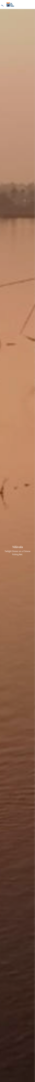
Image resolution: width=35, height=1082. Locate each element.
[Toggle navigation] (2, 4)
